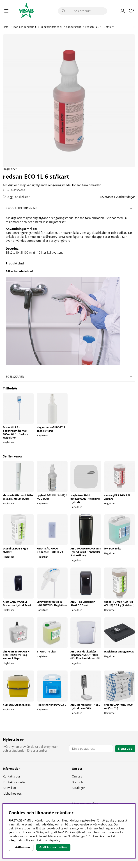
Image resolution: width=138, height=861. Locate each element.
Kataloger (78, 788)
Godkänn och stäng (53, 847)
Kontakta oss (11, 776)
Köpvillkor (9, 788)
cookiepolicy (51, 840)
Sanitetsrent (73, 27)
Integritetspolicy (20, 840)
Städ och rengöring (25, 27)
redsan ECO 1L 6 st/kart (99, 27)
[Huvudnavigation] (6, 11)
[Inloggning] (122, 11)
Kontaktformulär (14, 782)
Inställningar (21, 847)
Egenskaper (15, 377)
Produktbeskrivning (22, 208)
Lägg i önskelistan (18, 197)
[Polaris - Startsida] (26, 11)
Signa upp (125, 749)
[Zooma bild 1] (69, 100)
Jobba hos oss (12, 794)
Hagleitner (10, 169)
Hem (5, 27)
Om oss (77, 776)
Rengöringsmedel (51, 27)
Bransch (77, 782)
